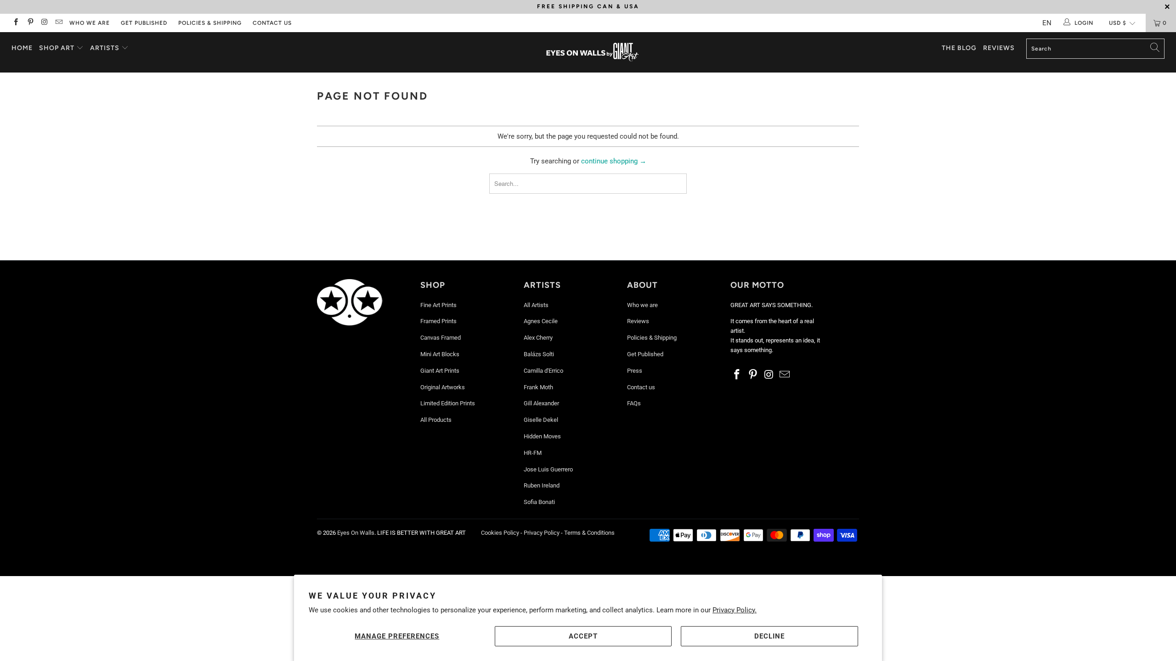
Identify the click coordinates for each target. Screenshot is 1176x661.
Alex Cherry (538, 337)
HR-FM (533, 452)
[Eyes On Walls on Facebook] (15, 23)
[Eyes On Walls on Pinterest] (30, 23)
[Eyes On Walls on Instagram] (44, 23)
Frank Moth (538, 387)
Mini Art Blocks (439, 354)
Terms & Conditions (589, 532)
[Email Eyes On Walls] (58, 23)
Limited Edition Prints (447, 403)
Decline (769, 636)
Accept (583, 636)
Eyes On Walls (355, 532)
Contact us (272, 23)
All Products (436, 419)
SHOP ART (56, 48)
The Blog (959, 48)
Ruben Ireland (542, 485)
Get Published (144, 23)
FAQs (634, 403)
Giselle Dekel (541, 419)
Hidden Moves (542, 436)
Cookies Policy (500, 532)
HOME (22, 48)
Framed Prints (438, 321)
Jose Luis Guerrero (548, 469)
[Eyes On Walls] (592, 52)
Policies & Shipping (210, 23)
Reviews (999, 48)
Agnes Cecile (541, 321)
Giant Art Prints (439, 370)
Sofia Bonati (539, 502)
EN (1047, 23)
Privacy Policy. (734, 610)
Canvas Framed (440, 337)
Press (634, 370)
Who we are (89, 23)
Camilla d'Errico (543, 370)
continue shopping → (613, 161)
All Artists (536, 305)
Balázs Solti (539, 354)
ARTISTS (105, 48)
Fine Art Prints (438, 305)
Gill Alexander (541, 403)
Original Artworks (442, 387)
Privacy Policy (542, 532)
